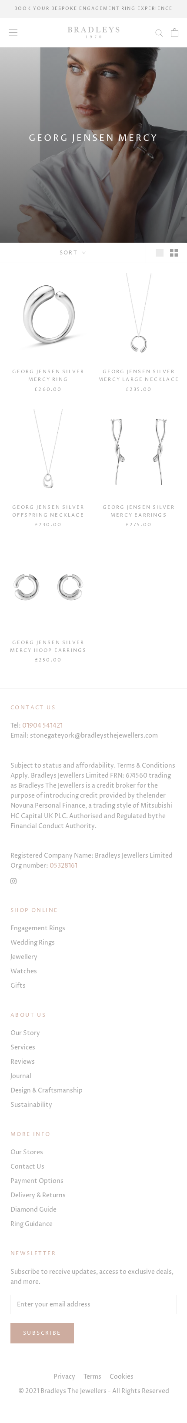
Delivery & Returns (38, 1195)
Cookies (122, 1377)
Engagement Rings (37, 928)
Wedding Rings (32, 943)
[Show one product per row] (160, 253)
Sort (70, 253)
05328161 (63, 866)
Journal (20, 1076)
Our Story (25, 1033)
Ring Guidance (31, 1224)
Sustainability (31, 1105)
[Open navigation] (13, 32)
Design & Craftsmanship (46, 1090)
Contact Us (27, 1166)
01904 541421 (42, 726)
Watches (23, 971)
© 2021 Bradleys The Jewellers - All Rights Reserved (93, 1391)
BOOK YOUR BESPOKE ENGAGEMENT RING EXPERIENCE (93, 9)
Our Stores (26, 1152)
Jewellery (23, 957)
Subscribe (42, 1333)
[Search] (159, 32)
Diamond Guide (33, 1210)
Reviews (22, 1062)
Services (22, 1047)
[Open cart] (174, 32)
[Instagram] (13, 880)
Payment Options (36, 1181)
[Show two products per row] (174, 253)
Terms (92, 1377)
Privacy (64, 1377)
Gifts (18, 986)
